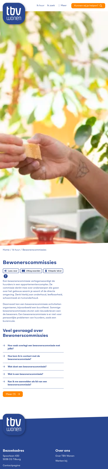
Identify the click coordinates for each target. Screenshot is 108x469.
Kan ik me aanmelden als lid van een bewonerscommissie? (27, 383)
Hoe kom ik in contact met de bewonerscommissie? (24, 357)
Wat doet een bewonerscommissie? (27, 367)
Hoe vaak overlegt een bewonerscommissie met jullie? (34, 347)
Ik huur (40, 6)
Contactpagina (11, 465)
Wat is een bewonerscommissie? (25, 374)
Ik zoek (51, 6)
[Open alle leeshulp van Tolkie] (6, 276)
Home (6, 250)
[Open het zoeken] (88, 5)
